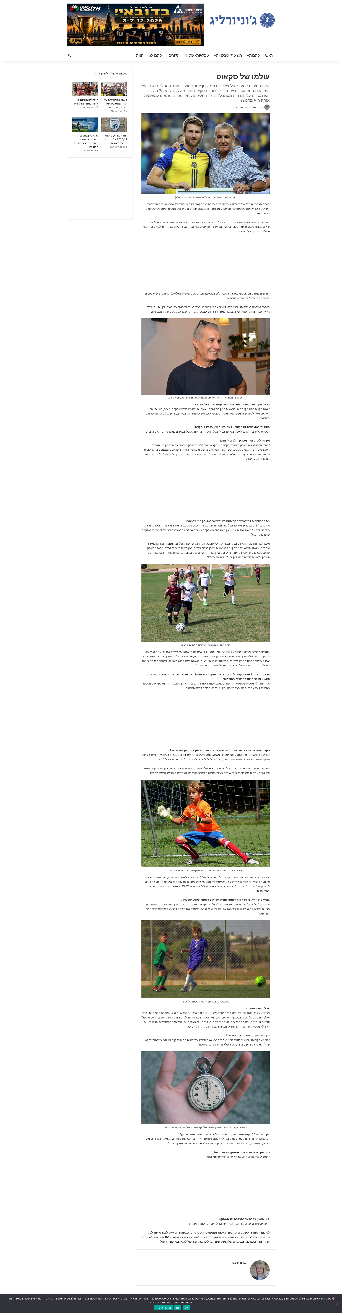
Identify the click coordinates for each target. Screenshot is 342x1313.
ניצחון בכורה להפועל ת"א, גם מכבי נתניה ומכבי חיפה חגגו (115, 103)
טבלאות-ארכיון (197, 55)
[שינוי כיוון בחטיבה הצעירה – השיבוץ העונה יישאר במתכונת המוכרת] (85, 124)
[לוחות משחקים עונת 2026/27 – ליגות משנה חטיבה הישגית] (114, 124)
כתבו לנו (155, 55)
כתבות (254, 55)
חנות (140, 55)
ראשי (269, 55)
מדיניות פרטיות (163, 1307)
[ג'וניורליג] (242, 20)
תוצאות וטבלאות (229, 55)
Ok (186, 1307)
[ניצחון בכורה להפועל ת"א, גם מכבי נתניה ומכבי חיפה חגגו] (114, 89)
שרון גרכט (258, 107)
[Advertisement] (205, 263)
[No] (337, 1303)
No (178, 1307)
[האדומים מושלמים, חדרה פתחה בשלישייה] (85, 89)
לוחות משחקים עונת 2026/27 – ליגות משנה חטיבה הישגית (114, 139)
